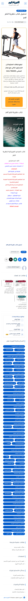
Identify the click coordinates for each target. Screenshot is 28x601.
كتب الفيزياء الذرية (19, 386)
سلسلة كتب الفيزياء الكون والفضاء (15, 356)
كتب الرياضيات (20, 349)
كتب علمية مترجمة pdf (10, 383)
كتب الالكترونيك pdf (19, 520)
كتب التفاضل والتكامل (18, 406)
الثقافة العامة (9, 349)
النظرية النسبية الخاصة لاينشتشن (15, 396)
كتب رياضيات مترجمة (19, 466)
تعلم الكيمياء (7, 470)
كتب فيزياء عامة (9, 359)
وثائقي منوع (21, 383)
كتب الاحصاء (10, 400)
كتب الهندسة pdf (20, 510)
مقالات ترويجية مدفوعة (18, 456)
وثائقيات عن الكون (19, 376)
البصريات (22, 463)
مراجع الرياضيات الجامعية (18, 592)
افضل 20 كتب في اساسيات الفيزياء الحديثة (14, 561)
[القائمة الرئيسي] (25, 3)
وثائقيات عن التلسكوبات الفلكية (16, 436)
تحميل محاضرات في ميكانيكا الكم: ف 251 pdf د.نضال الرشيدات (21, 291)
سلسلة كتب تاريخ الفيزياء (18, 346)
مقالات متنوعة (20, 410)
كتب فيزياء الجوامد (19, 453)
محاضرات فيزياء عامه (19, 483)
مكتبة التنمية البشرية (19, 423)
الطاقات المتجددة (19, 416)
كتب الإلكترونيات (9, 440)
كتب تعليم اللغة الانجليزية (18, 530)
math (7, 456)
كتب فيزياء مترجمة (19, 490)
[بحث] (2, 3)
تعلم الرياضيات (8, 510)
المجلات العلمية (20, 403)
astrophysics (8, 493)
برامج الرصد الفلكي (19, 500)
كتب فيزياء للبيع (20, 533)
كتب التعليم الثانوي (19, 420)
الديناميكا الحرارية (8, 386)
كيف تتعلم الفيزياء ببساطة (18, 549)
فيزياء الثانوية (8, 363)
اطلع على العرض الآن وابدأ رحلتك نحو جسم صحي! (14, 102)
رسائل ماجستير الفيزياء (18, 503)
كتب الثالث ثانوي (20, 527)
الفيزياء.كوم (7, 597)
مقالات (8, 443)
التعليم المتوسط (8, 379)
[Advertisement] (14, 231)
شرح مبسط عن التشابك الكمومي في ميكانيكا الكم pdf (21, 306)
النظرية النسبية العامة (18, 393)
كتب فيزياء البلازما (19, 487)
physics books (20, 460)
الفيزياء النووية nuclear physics (16, 373)
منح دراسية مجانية (19, 446)
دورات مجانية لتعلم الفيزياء (17, 450)
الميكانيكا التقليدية (19, 413)
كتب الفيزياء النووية (19, 563)
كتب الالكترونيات (20, 369)
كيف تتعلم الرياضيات (19, 589)
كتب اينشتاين (7, 483)
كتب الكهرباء (9, 369)
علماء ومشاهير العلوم (18, 433)
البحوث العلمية (8, 376)
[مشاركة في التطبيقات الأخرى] (6, 259)
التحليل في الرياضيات (19, 426)
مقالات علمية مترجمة (19, 366)
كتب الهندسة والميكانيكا (18, 497)
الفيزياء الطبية (7, 426)
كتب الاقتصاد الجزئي (19, 507)
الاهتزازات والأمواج (9, 460)
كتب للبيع (9, 533)
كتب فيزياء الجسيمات (19, 470)
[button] (20, 259)
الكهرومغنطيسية (19, 443)
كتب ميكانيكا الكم (21, 10)
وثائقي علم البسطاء (19, 493)
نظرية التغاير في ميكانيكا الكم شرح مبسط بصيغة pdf (9, 291)
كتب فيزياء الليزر (20, 440)
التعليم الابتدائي (20, 430)
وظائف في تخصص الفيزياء (17, 523)
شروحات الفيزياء (20, 477)
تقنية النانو (21, 400)
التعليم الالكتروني (9, 410)
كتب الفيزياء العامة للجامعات (17, 577)
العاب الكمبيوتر (20, 513)
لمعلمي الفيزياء (20, 353)
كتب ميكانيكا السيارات (18, 517)
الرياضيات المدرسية (19, 363)
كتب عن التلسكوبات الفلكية (17, 480)
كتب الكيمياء (10, 463)
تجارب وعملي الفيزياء (19, 390)
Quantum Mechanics (19, 473)
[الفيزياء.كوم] (14, 3)
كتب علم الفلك (20, 359)
